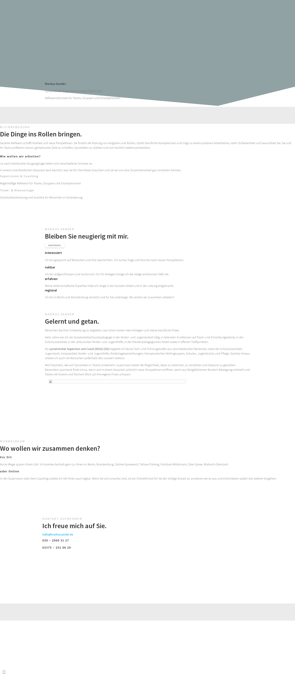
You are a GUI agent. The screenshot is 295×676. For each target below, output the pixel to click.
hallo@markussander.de (57, 534)
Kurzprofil (54, 245)
